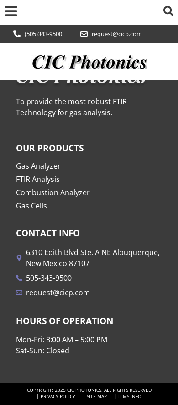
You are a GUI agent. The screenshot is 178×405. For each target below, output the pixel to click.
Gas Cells (31, 205)
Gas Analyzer (38, 166)
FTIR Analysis (38, 179)
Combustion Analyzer (53, 192)
